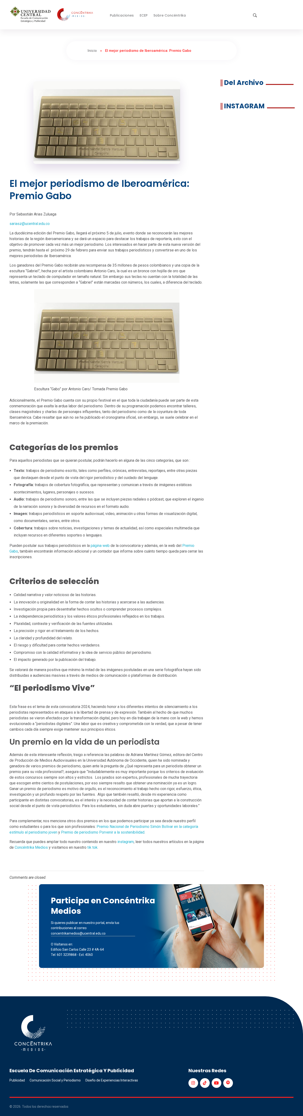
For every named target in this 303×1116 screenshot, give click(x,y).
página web (100, 545)
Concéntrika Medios (31, 847)
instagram (125, 841)
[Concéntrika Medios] (52, 15)
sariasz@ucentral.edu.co (29, 223)
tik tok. (92, 847)
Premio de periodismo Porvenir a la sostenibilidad (102, 832)
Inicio (92, 50)
